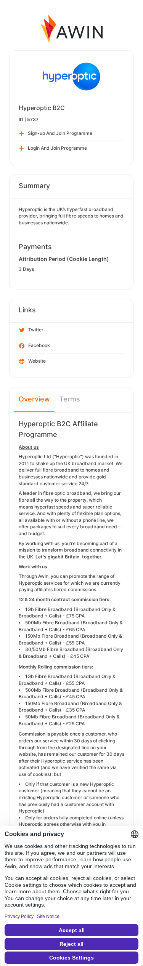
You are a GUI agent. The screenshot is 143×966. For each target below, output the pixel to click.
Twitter (35, 330)
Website (37, 361)
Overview (34, 399)
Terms (69, 399)
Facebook (39, 345)
